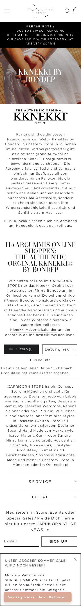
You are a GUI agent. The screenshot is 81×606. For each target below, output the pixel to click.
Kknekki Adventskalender (33, 329)
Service (40, 481)
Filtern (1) (23, 349)
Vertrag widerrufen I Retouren (37, 597)
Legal (40, 497)
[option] (40, 35)
